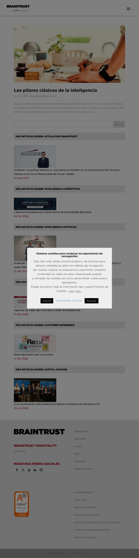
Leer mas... (75, 291)
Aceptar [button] (47, 300)
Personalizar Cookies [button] (69, 300)
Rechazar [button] (91, 300)
